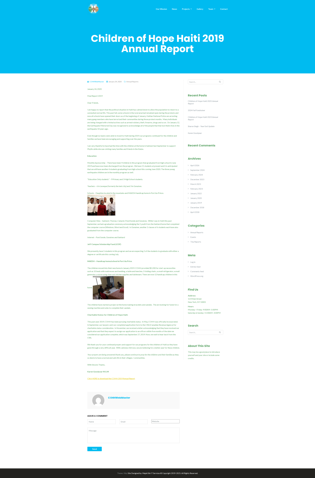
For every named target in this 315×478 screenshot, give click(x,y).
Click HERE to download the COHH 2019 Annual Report (111, 378)
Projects (186, 9)
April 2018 (194, 212)
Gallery (200, 9)
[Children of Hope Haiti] (93, 8)
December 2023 (197, 179)
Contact (224, 9)
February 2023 (196, 189)
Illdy (125, 473)
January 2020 (196, 198)
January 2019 (196, 203)
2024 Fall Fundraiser (196, 110)
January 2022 (196, 193)
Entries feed (195, 267)
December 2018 (197, 207)
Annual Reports (132, 82)
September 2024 (197, 170)
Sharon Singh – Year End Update (201, 126)
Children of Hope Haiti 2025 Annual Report (203, 102)
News (174, 9)
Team (210, 9)
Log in (192, 262)
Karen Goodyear (195, 133)
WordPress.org (196, 276)
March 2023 (195, 184)
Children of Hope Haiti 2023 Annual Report (203, 118)
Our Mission (161, 9)
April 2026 (194, 165)
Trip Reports (195, 242)
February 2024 (196, 175)
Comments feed (197, 271)
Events (193, 237)
